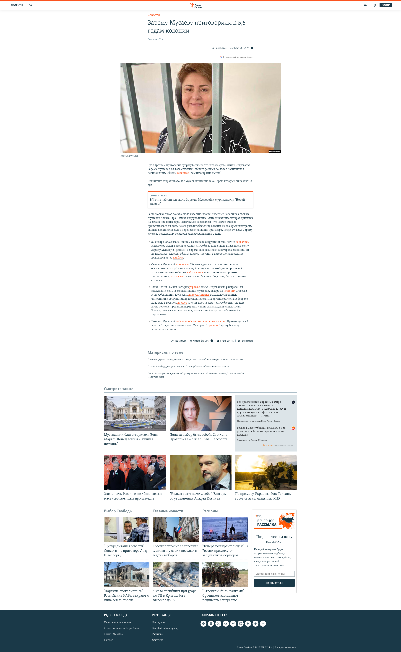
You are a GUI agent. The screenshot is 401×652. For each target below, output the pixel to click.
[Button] (219, 48)
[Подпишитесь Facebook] (211, 624)
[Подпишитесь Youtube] (226, 624)
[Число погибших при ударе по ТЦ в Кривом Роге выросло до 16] (176, 574)
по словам (176, 276)
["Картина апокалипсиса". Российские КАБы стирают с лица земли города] (126, 574)
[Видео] (365, 5)
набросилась (195, 272)
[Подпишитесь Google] (203, 624)
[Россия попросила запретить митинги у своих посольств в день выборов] (176, 529)
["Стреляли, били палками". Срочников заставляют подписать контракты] (225, 574)
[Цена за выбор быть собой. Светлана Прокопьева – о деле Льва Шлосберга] (201, 413)
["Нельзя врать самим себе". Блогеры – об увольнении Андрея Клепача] (201, 472)
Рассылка (157, 634)
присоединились (199, 295)
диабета (178, 257)
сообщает (183, 173)
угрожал (194, 287)
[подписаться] (263, 624)
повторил (229, 291)
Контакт (108, 640)
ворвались (242, 242)
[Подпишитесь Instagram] (241, 624)
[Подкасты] (255, 624)
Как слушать (159, 622)
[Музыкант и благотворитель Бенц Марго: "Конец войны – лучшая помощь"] (135, 413)
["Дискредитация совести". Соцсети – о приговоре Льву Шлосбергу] (126, 529)
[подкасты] (375, 5)
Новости (154, 15)
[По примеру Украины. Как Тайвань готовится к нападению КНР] (266, 472)
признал (213, 325)
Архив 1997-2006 (113, 634)
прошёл (182, 303)
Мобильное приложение (118, 622)
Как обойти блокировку (165, 628)
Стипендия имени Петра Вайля (121, 628)
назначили (183, 264)
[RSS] (248, 624)
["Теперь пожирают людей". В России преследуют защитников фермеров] (225, 529)
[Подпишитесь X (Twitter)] (218, 624)
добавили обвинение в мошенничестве (201, 321)
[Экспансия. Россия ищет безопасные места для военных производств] (135, 472)
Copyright (157, 640)
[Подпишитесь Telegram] (233, 624)
